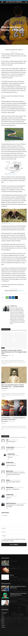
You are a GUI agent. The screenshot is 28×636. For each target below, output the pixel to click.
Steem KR (12, 141)
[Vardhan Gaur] (6, 315)
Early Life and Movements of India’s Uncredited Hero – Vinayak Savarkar (12, 385)
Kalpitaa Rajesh (4, 421)
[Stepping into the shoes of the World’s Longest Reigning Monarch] (5, 595)
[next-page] (4, 432)
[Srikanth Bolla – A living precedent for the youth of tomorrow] (14, 408)
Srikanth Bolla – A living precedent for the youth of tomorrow (13, 418)
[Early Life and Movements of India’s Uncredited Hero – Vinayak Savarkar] (14, 375)
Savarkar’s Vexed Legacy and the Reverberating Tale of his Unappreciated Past (13, 351)
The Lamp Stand (14, 173)
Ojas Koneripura (4, 355)
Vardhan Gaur (13, 306)
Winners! (12, 575)
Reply (7, 443)
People (3, 33)
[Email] (16, 297)
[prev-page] (2, 432)
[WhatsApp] (7, 297)
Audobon (9, 223)
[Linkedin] (13, 297)
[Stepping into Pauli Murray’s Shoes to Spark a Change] (5, 588)
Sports (8, 33)
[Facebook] (10, 297)
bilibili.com (20, 290)
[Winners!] (5, 577)
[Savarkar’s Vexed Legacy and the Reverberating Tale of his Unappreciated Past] (14, 340)
